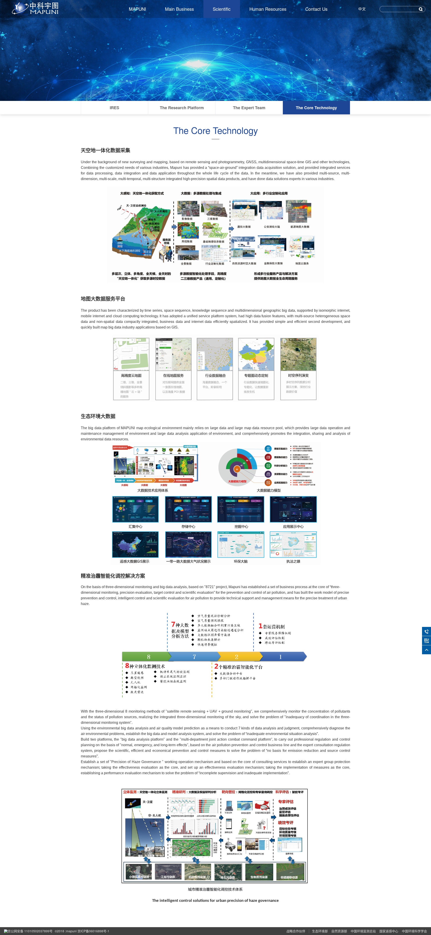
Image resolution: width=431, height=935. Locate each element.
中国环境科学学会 (414, 931)
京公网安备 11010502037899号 (30, 931)
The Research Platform (182, 108)
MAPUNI (137, 9)
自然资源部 (339, 931)
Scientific (222, 9)
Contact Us (316, 9)
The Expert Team (249, 108)
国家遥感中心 (388, 931)
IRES (114, 108)
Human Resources (267, 9)
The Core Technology (316, 108)
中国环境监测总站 (363, 931)
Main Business (179, 9)
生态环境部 (320, 931)
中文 (362, 8)
